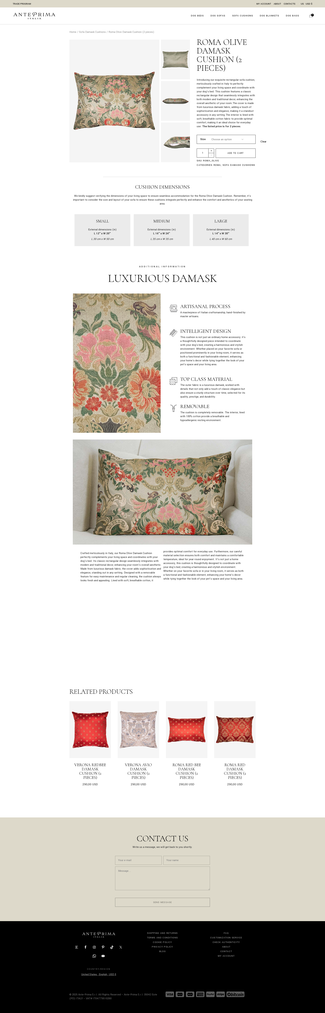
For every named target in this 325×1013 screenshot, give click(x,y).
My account (226, 956)
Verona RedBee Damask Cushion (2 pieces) (90, 771)
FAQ (226, 933)
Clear (263, 141)
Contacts (289, 3)
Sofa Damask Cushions (239, 165)
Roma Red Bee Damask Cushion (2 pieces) (186, 771)
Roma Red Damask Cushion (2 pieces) (235, 771)
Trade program (22, 3)
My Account (263, 3)
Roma (217, 165)
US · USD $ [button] (306, 3)
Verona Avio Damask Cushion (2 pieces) (138, 771)
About (277, 3)
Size (203, 139)
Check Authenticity (226, 942)
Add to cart (236, 153)
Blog (162, 951)
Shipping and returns (162, 933)
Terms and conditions (162, 937)
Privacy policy (162, 946)
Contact (226, 951)
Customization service (226, 937)
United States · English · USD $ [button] (98, 974)
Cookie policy (162, 942)
